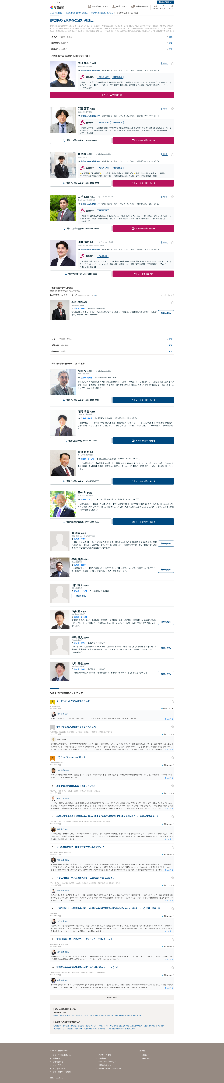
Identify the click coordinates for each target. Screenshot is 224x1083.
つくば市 (90, 459)
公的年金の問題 (149, 1026)
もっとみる (112, 997)
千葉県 (76, 308)
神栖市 (83, 539)
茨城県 (83, 378)
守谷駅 (93, 669)
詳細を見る (166, 313)
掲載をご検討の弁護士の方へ (110, 1068)
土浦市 (83, 565)
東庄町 (133, 1016)
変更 (171, 37)
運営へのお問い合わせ (62, 1072)
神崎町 (121, 1016)
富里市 (91, 1016)
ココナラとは (58, 1065)
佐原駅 (93, 308)
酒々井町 (110, 1016)
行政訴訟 (70, 1029)
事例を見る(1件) (104, 77)
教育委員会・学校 (60, 1029)
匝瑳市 (97, 1016)
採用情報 (145, 1058)
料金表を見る (117, 77)
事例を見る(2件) (104, 168)
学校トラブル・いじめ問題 (108, 1026)
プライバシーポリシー (107, 1062)
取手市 (83, 643)
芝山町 (139, 1016)
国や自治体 (160, 1026)
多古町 (127, 1016)
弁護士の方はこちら (166, 2)
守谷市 (83, 669)
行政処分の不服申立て (61, 1026)
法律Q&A (56, 1058)
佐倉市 (89, 418)
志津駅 (100, 418)
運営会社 (145, 1055)
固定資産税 (88, 1029)
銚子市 (56, 1016)
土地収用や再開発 (136, 1026)
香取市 (83, 70)
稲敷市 (89, 378)
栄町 (116, 1016)
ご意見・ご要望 (104, 1055)
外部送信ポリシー (105, 1065)
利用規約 (102, 1058)
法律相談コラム (59, 1062)
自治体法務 (79, 1029)
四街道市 (79, 1016)
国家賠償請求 (130, 1029)
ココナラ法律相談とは (62, 1055)
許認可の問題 (124, 1026)
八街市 (85, 1016)
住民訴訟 (73, 1026)
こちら (94, 295)
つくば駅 (103, 459)
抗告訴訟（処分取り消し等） (88, 1026)
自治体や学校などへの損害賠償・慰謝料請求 (108, 1029)
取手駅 (93, 643)
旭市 (73, 1016)
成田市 (62, 1016)
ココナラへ (56, 2)
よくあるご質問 (59, 1068)
